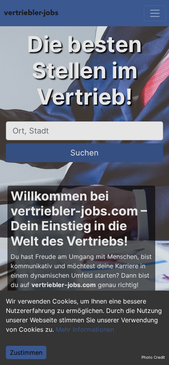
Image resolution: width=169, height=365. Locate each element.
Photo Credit (153, 357)
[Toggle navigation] (155, 13)
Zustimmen (26, 352)
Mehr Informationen (85, 329)
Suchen (84, 152)
